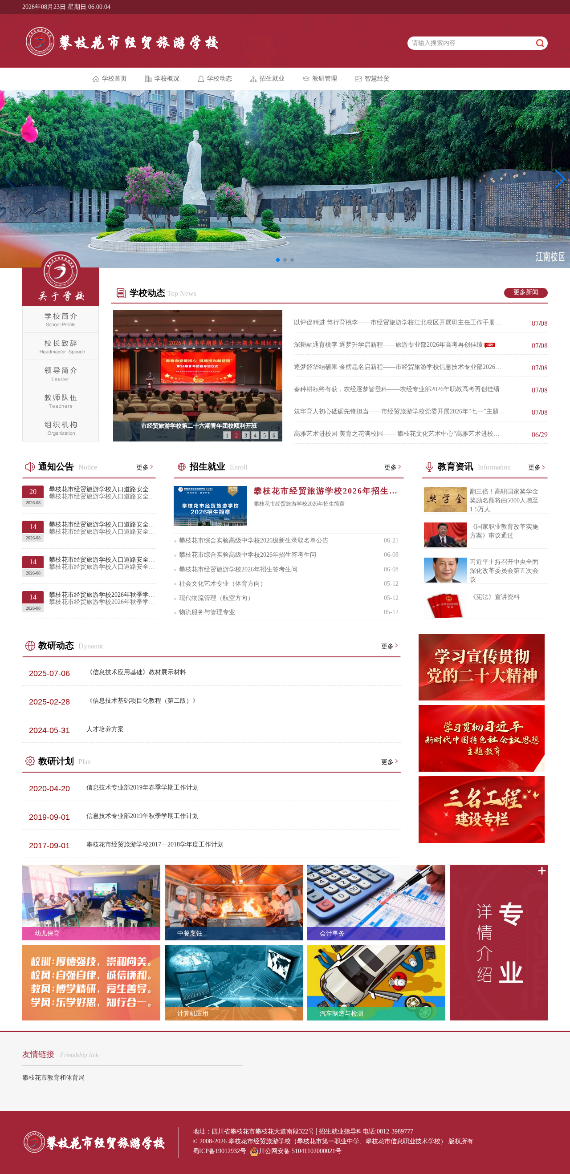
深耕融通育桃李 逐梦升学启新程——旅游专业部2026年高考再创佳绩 (399, 344)
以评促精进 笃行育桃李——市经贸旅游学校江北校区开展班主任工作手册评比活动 (399, 322)
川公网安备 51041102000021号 (300, 1151)
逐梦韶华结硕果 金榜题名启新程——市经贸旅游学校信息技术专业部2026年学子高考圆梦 (399, 367)
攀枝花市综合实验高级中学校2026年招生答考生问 (245, 555)
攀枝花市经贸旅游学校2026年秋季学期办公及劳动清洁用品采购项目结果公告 (102, 598)
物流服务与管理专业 (204, 612)
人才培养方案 (105, 729)
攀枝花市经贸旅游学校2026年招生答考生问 (235, 569)
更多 (142, 466)
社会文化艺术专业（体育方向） (220, 583)
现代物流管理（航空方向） (214, 598)
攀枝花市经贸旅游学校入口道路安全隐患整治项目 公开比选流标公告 (102, 493)
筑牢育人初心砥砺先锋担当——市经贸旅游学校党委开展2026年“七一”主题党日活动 (399, 411)
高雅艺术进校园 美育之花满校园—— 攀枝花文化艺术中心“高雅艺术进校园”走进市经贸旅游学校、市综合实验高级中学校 (399, 433)
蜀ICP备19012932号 (219, 1151)
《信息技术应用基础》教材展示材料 (136, 672)
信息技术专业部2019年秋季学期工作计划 (142, 816)
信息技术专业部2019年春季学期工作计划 (142, 787)
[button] (278, 260)
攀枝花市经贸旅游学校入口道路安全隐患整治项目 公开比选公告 (102, 528)
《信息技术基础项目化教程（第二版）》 (142, 700)
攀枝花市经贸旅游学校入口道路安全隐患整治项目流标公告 (102, 563)
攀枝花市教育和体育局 (53, 1077)
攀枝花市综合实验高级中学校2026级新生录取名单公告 (251, 540)
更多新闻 (525, 292)
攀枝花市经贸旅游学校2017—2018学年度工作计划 (155, 844)
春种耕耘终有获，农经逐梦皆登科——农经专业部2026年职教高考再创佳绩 (399, 389)
